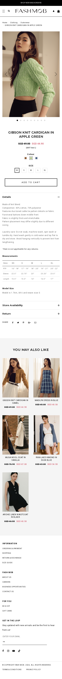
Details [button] (6, 197)
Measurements (10, 256)
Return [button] (6, 313)
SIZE (31, 166)
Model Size (8, 288)
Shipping (6, 553)
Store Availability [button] (12, 305)
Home (4, 22)
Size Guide (7, 563)
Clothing (14, 22)
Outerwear (25, 22)
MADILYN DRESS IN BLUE (46, 400)
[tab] (31, 197)
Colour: (31, 154)
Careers (6, 582)
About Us (6, 577)
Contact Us (8, 591)
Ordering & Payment (12, 548)
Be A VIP (6, 606)
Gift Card (7, 611)
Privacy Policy (33, 669)
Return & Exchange (11, 558)
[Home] (31, 11)
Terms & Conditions (11, 669)
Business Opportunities (14, 587)
